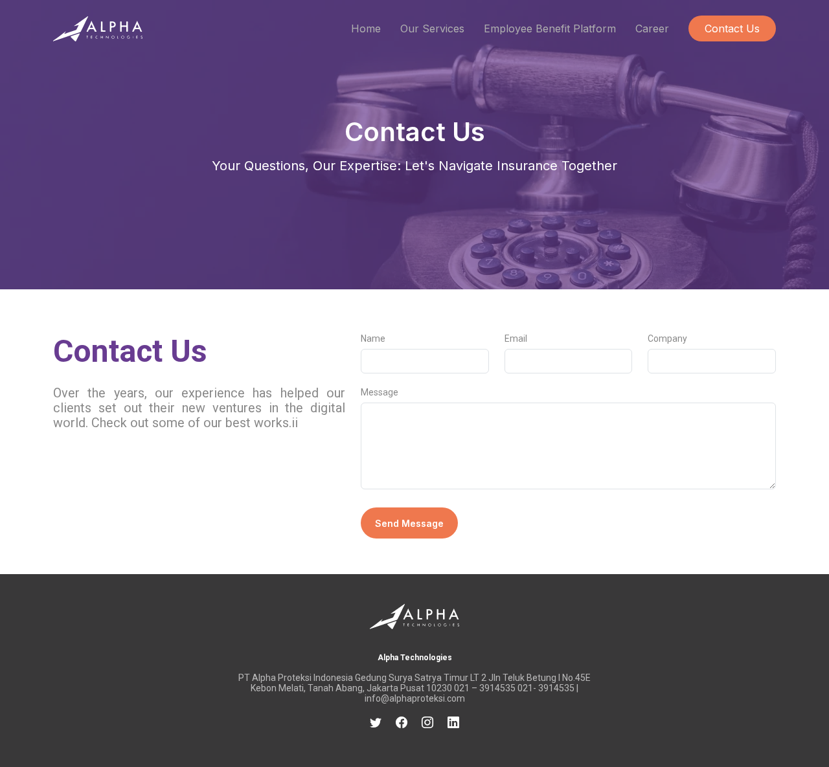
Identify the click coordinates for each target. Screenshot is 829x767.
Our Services (432, 28)
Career (652, 28)
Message (379, 392)
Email (516, 338)
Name (373, 338)
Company (667, 338)
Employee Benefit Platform (550, 28)
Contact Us (732, 28)
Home (366, 28)
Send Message (409, 523)
